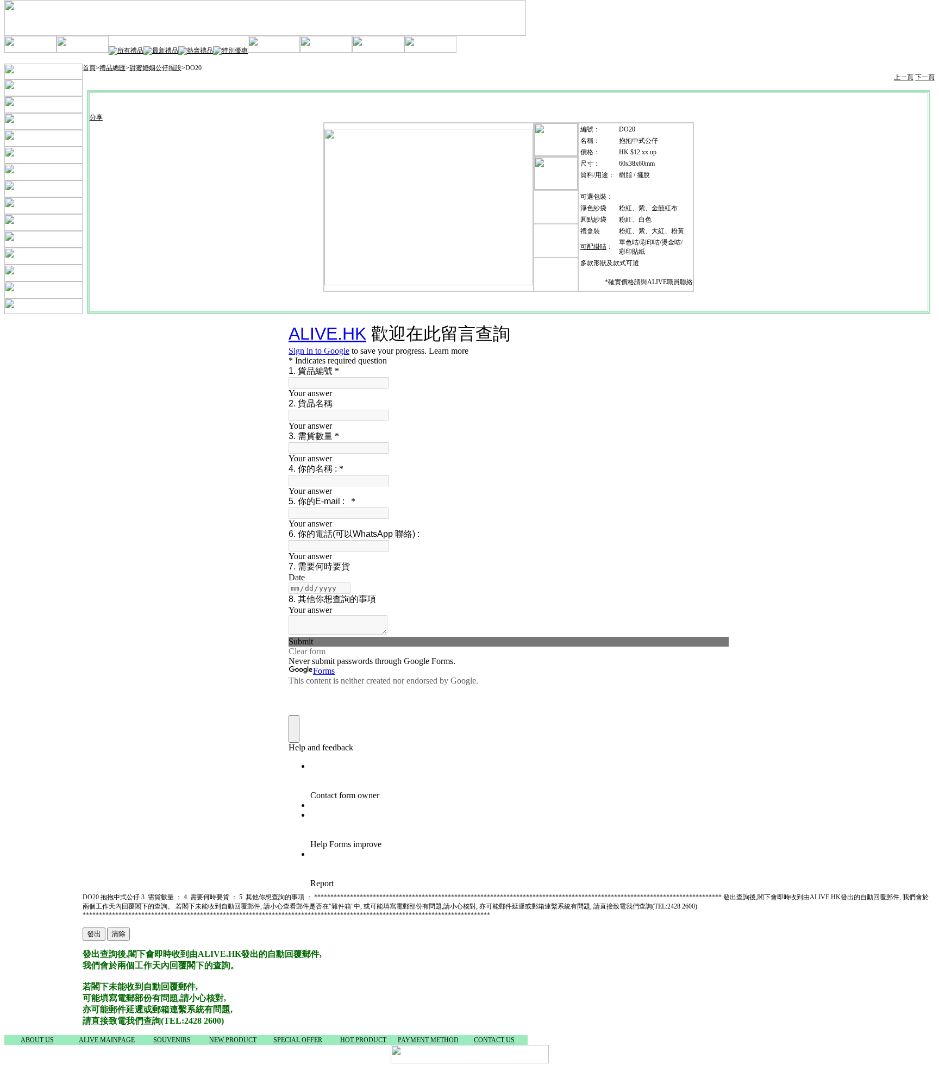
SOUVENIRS (172, 1040)
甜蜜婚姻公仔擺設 (155, 68)
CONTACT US (494, 1040)
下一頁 (925, 77)
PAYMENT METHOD (428, 1040)
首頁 (89, 68)
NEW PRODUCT (232, 1040)
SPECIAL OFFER (297, 1040)
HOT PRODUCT (363, 1040)
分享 (96, 117)
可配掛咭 (593, 246)
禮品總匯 (112, 68)
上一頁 (903, 77)
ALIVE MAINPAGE (107, 1040)
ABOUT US (37, 1040)
